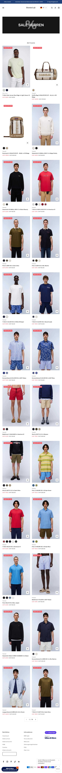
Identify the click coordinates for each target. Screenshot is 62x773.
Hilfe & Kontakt (7, 1)
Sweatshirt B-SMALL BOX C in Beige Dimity (44, 153)
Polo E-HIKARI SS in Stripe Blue (41, 546)
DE (43, 7)
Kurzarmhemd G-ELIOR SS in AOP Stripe (14, 378)
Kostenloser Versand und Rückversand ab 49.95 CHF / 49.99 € (29, 1)
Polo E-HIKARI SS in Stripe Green (41, 490)
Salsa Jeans (5, 93)
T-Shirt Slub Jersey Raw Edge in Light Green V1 (16, 95)
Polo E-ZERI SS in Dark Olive (10, 265)
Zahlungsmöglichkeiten (31, 744)
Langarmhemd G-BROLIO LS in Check (13, 712)
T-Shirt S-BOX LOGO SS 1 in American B (43, 209)
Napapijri (34, 93)
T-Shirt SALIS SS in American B (11, 546)
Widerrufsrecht (6, 750)
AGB (3, 744)
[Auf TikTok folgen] (15, 762)
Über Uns (26, 750)
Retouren (26, 741)
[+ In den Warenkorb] (27, 84)
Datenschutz (6, 739)
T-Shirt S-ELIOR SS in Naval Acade (42, 322)
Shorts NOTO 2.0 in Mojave (40, 434)
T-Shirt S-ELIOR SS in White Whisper (13, 322)
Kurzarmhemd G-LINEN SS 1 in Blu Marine (44, 659)
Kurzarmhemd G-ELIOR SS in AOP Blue (43, 378)
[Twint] (57, 767)
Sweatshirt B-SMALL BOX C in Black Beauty (15, 209)
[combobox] (43, 7)
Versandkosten (28, 739)
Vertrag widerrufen (9, 754)
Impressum (5, 736)
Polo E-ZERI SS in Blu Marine (40, 265)
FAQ (25, 747)
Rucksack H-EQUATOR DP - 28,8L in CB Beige (15, 153)
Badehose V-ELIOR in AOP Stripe (41, 599)
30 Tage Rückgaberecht (52, 1)
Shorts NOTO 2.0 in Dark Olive (11, 490)
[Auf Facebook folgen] (3, 762)
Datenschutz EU (7, 741)
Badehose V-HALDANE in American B (13, 434)
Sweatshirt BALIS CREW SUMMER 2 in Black (15, 656)
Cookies (4, 747)
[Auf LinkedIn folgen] (19, 762)
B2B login (26, 736)
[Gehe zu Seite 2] (35, 719)
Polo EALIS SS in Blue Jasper (10, 603)
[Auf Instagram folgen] (7, 762)
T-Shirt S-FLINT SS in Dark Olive (41, 712)
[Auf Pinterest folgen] (11, 762)
